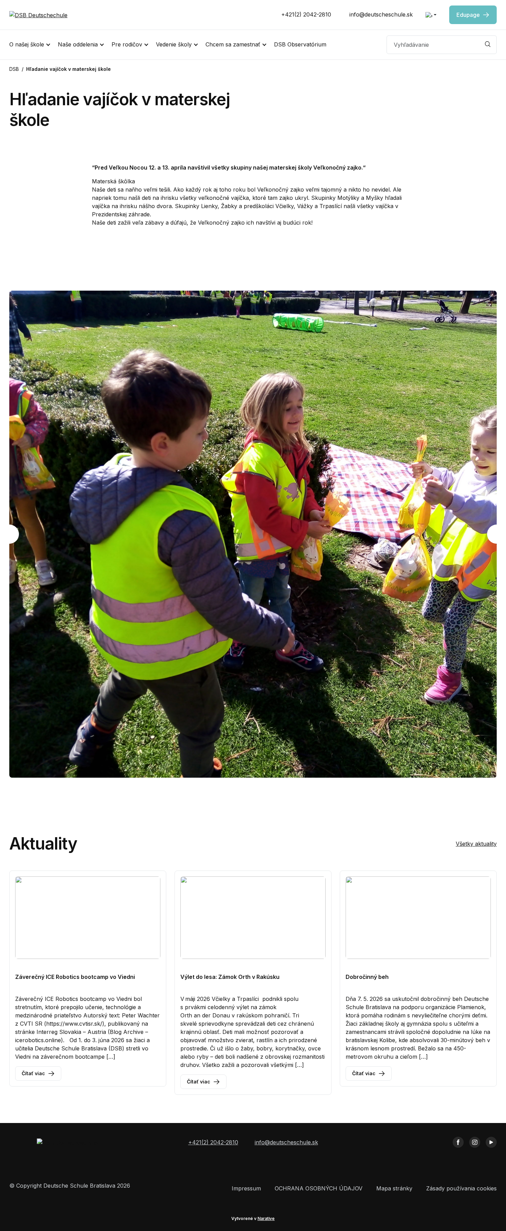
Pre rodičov (127, 44)
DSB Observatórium (300, 44)
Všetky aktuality (476, 843)
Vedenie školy (174, 44)
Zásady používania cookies (461, 1188)
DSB (14, 69)
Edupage (468, 14)
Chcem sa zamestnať (232, 44)
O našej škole (26, 44)
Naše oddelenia (78, 44)
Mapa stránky (394, 1188)
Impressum (246, 1188)
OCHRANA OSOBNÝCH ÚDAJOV (318, 1188)
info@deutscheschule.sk (380, 14)
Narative (266, 1218)
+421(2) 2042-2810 (305, 14)
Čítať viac (33, 1073)
